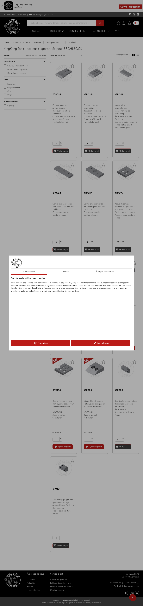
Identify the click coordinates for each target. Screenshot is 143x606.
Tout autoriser (103, 343)
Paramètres (43, 343)
